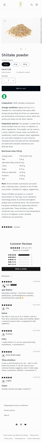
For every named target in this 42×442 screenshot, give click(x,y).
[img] (7, 282)
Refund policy (34, 435)
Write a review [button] (21, 269)
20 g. (6, 64)
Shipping (13, 72)
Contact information (33, 438)
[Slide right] (25, 49)
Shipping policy (20, 438)
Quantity (5, 76)
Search (6, 415)
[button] (4, 4)
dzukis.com (11, 435)
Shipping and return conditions (16, 405)
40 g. (15, 64)
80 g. (25, 64)
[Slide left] (16, 49)
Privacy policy (9, 410)
